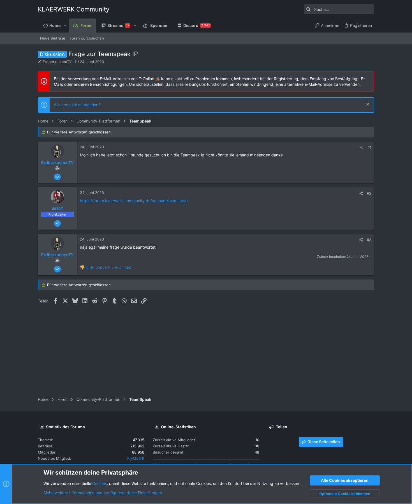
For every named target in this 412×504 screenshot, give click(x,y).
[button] (65, 25)
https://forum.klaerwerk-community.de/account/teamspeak (134, 200)
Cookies (99, 483)
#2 (369, 193)
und (108, 267)
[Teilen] (361, 147)
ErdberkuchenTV (57, 61)
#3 (369, 239)
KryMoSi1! (135, 458)
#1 (369, 147)
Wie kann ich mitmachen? (77, 104)
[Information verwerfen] (367, 105)
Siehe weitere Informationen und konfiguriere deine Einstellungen (102, 492)
